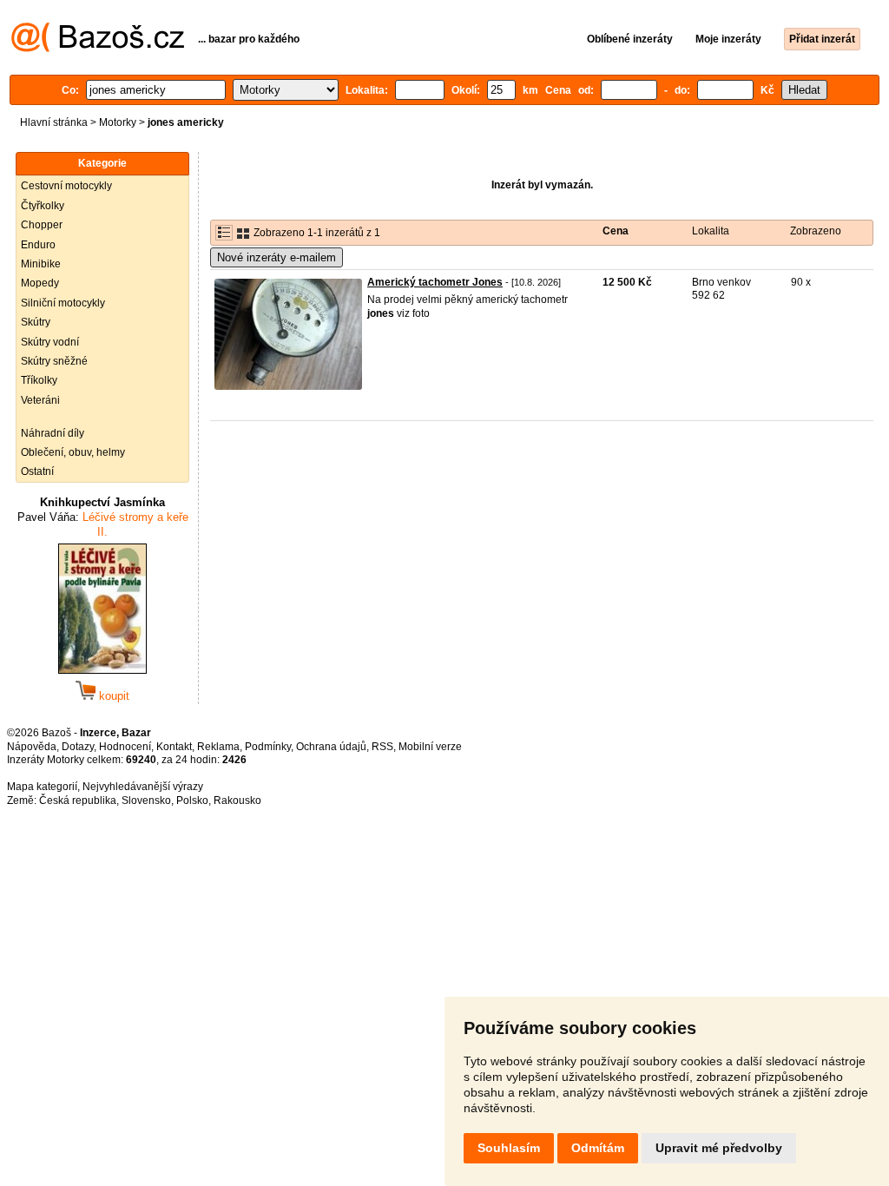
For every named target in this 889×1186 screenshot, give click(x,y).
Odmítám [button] (597, 1148)
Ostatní (37, 471)
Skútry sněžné (54, 361)
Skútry (35, 322)
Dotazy (78, 747)
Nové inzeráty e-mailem (276, 257)
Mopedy (40, 283)
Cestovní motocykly (66, 186)
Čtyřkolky (42, 206)
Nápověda (31, 747)
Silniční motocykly (63, 303)
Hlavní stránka (54, 122)
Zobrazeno (815, 231)
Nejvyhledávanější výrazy (142, 787)
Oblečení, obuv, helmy (73, 452)
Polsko (192, 800)
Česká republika (77, 800)
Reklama (218, 747)
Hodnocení (125, 747)
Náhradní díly (52, 433)
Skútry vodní (50, 342)
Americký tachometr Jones (435, 282)
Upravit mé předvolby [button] (718, 1148)
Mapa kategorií (42, 787)
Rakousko (237, 800)
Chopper (42, 225)
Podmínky (268, 747)
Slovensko (146, 800)
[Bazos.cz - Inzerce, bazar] (97, 49)
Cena (616, 231)
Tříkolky (39, 380)
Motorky (117, 122)
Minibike (41, 264)
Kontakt (174, 747)
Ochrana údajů (331, 747)
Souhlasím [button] (508, 1148)
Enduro (38, 245)
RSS (382, 747)
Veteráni (40, 400)
